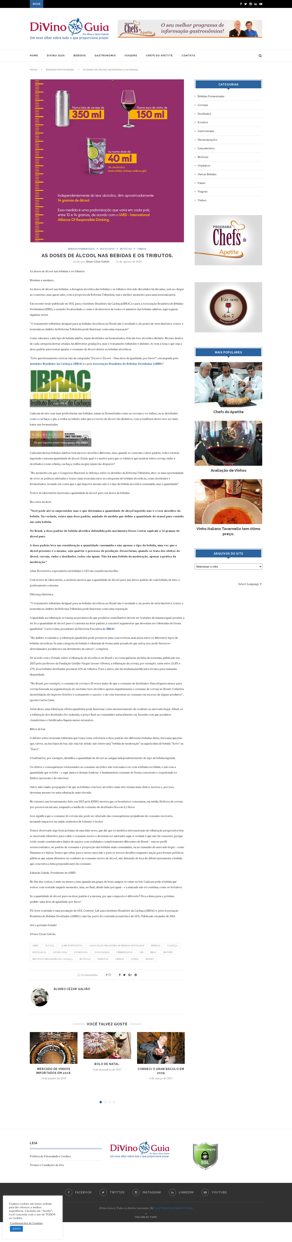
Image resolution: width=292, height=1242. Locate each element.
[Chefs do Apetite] (228, 364)
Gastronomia (206, 131)
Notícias (126, 248)
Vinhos (141, 248)
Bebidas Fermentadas (60, 69)
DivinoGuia (81, 952)
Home (34, 69)
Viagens (203, 191)
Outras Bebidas (207, 174)
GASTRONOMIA (105, 55)
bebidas (155, 945)
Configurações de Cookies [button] (26, 1223)
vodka (135, 959)
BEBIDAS (79, 55)
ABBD (35, 945)
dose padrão (102, 952)
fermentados (124, 952)
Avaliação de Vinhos (228, 470)
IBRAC (153, 952)
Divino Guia (60, 952)
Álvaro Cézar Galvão (97, 261)
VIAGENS (131, 55)
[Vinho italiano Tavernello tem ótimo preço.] (228, 481)
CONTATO (188, 55)
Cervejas (203, 105)
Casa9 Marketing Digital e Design (173, 1208)
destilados (39, 952)
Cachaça (172, 945)
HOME (34, 55)
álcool (49, 945)
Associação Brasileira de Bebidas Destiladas (116, 945)
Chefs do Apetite (228, 412)
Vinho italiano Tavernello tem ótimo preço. (228, 531)
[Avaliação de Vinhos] (228, 422)
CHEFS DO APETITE (159, 55)
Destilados (107, 248)
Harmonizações (207, 139)
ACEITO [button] (16, 1229)
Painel (201, 183)
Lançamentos (206, 148)
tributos (102, 959)
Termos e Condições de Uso (47, 1165)
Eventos (203, 122)
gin (141, 952)
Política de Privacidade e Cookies (50, 1156)
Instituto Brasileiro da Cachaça (52, 959)
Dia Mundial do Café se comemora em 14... (70, 4)
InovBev (168, 952)
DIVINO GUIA (56, 55)
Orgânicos (204, 165)
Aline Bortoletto (71, 945)
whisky (149, 959)
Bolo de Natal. (107, 1064)
